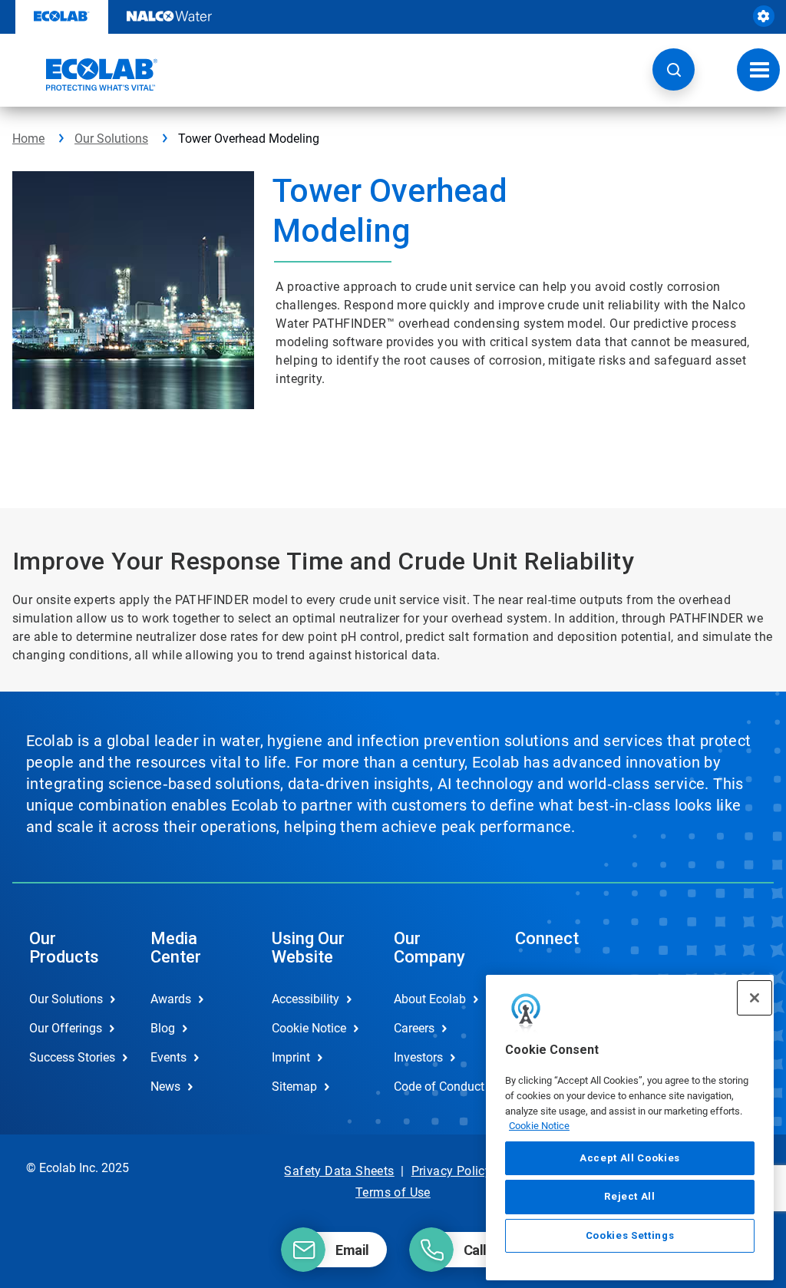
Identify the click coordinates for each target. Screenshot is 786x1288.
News (165, 1086)
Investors (418, 1057)
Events (168, 1057)
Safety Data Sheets (339, 1171)
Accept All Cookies (630, 1158)
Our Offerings (65, 1028)
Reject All (630, 1196)
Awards (170, 999)
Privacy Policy (451, 1171)
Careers (414, 1028)
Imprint (291, 1057)
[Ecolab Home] (85, 74)
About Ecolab (430, 999)
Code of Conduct (438, 1086)
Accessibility (305, 999)
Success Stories (72, 1057)
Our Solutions (111, 138)
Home (28, 138)
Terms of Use (393, 1192)
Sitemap (294, 1086)
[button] (673, 69)
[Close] (754, 998)
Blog (162, 1028)
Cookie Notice (539, 1125)
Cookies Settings (630, 1235)
